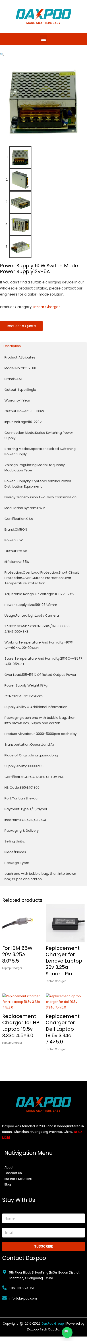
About (9, 1167)
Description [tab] (12, 346)
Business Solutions (18, 1179)
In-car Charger (46, 306)
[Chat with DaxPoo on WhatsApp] (67, 1332)
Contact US (13, 1173)
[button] (43, 39)
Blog (7, 1184)
